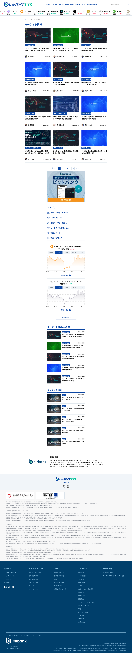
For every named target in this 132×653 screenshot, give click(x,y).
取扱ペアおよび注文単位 (85, 589)
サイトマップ (37, 635)
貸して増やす (58, 586)
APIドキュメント (83, 612)
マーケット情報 (64, 4)
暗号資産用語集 (92, 4)
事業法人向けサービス (60, 589)
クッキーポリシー (26, 635)
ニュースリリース (9, 576)
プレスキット (8, 579)
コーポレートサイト (10, 573)
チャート (54, 4)
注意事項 (81, 619)
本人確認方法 (82, 576)
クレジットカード (59, 582)
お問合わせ (81, 622)
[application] (66, 264)
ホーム (48, 4)
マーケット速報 (75, 4)
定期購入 (81, 599)
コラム (83, 4)
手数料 (80, 586)
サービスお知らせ (83, 605)
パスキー (81, 615)
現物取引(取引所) (59, 573)
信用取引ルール (83, 596)
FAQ (79, 609)
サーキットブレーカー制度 (86, 602)
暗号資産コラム (33, 579)
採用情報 (6, 582)
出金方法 (81, 592)
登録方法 (81, 573)
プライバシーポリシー (13, 635)
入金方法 (81, 579)
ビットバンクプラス (35, 573)
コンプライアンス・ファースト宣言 (113, 576)
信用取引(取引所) (59, 576)
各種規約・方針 (108, 573)
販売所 (56, 579)
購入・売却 (81, 582)
